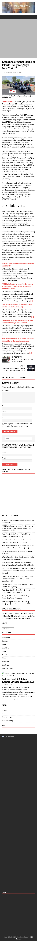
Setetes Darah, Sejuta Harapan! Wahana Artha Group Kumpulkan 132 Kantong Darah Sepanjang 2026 (17, 578)
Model (4, 655)
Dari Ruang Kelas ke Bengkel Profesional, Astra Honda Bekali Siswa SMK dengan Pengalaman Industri (18, 570)
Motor (4, 658)
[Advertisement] (18, 38)
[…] (19, 280)
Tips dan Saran (7, 668)
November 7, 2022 (10, 72)
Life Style (5, 648)
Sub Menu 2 (6, 665)
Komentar (5, 390)
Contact (5, 641)
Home (4, 644)
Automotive (6, 638)
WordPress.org (7, 721)
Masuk (4, 710)
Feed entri (5, 714)
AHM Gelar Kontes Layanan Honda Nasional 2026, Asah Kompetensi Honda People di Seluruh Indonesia (17, 286)
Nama (4, 406)
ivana (20, 72)
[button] (34, 17)
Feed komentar (7, 717)
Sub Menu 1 (6, 661)
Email (4, 412)
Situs (4, 418)
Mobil (4, 651)
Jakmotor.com (7, 102)
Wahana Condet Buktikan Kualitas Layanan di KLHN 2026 (18, 680)
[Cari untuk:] (18, 438)
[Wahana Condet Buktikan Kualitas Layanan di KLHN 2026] (18, 676)
